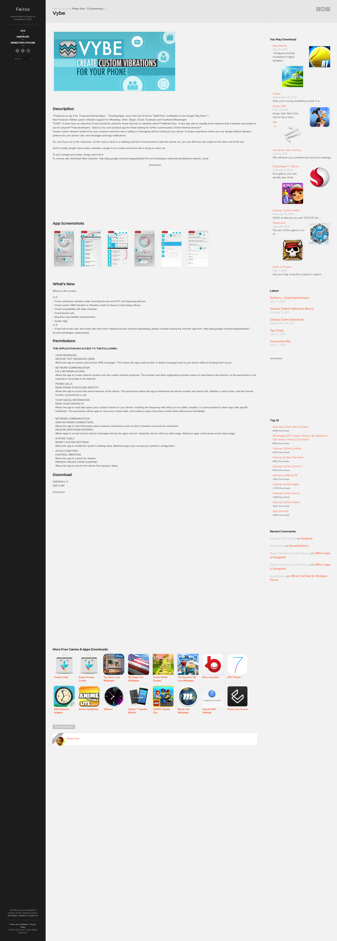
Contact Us (33, 915)
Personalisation (63, 726)
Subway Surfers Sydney (287, 448)
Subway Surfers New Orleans (290, 426)
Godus (276, 93)
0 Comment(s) (95, 8)
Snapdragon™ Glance (286, 166)
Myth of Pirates (282, 267)
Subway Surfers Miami (286, 502)
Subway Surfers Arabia (286, 210)
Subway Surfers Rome (286, 493)
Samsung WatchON (285, 475)
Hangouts (306, 538)
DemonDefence (299, 545)
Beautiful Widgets (318, 9)
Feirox (23, 9)
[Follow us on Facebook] (17, 51)
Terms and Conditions (18, 924)
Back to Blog (323, 9)
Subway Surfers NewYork (288, 457)
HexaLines (279, 222)
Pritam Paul (78, 8)
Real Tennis (279, 45)
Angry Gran (279, 106)
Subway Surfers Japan (286, 484)
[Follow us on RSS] (23, 51)
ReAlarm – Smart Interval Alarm (289, 297)
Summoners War (280, 341)
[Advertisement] (154, 191)
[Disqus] (155, 798)
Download (62, 475)
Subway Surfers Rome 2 (287, 466)
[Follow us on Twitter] (28, 51)
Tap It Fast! (276, 330)
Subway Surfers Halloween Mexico (292, 308)
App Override (281, 511)
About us (23, 915)
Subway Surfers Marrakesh (287, 319)
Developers (13, 915)
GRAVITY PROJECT (328, 9)
